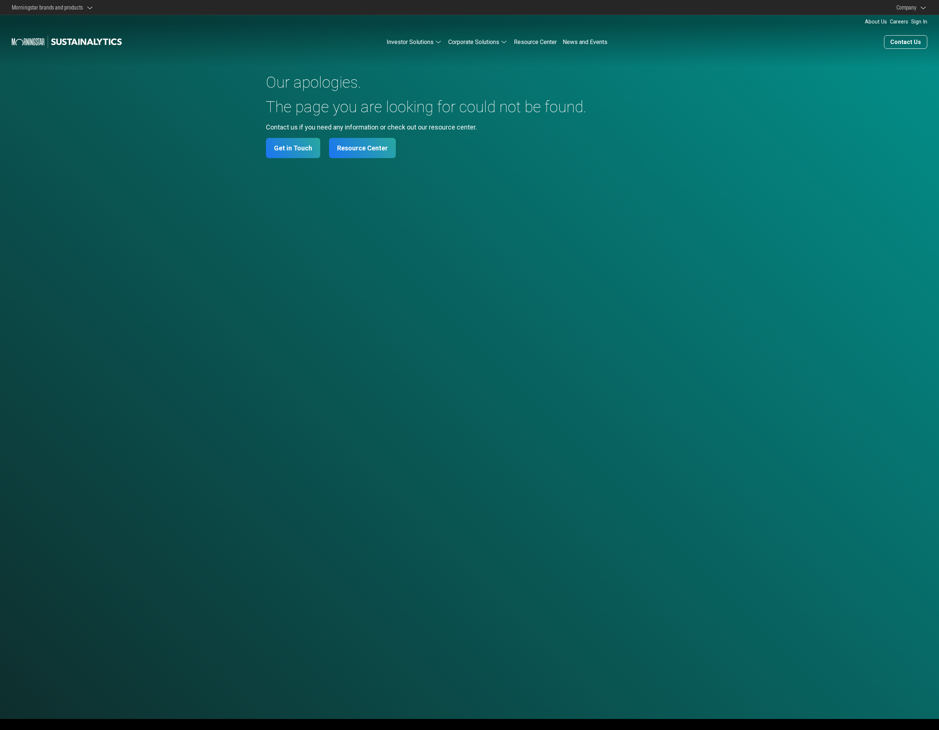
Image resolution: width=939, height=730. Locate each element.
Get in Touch (293, 148)
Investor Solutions (410, 42)
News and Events (585, 42)
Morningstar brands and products (48, 7)
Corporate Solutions (473, 42)
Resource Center (535, 42)
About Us (876, 22)
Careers (899, 22)
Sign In (919, 22)
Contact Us (905, 42)
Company (907, 7)
